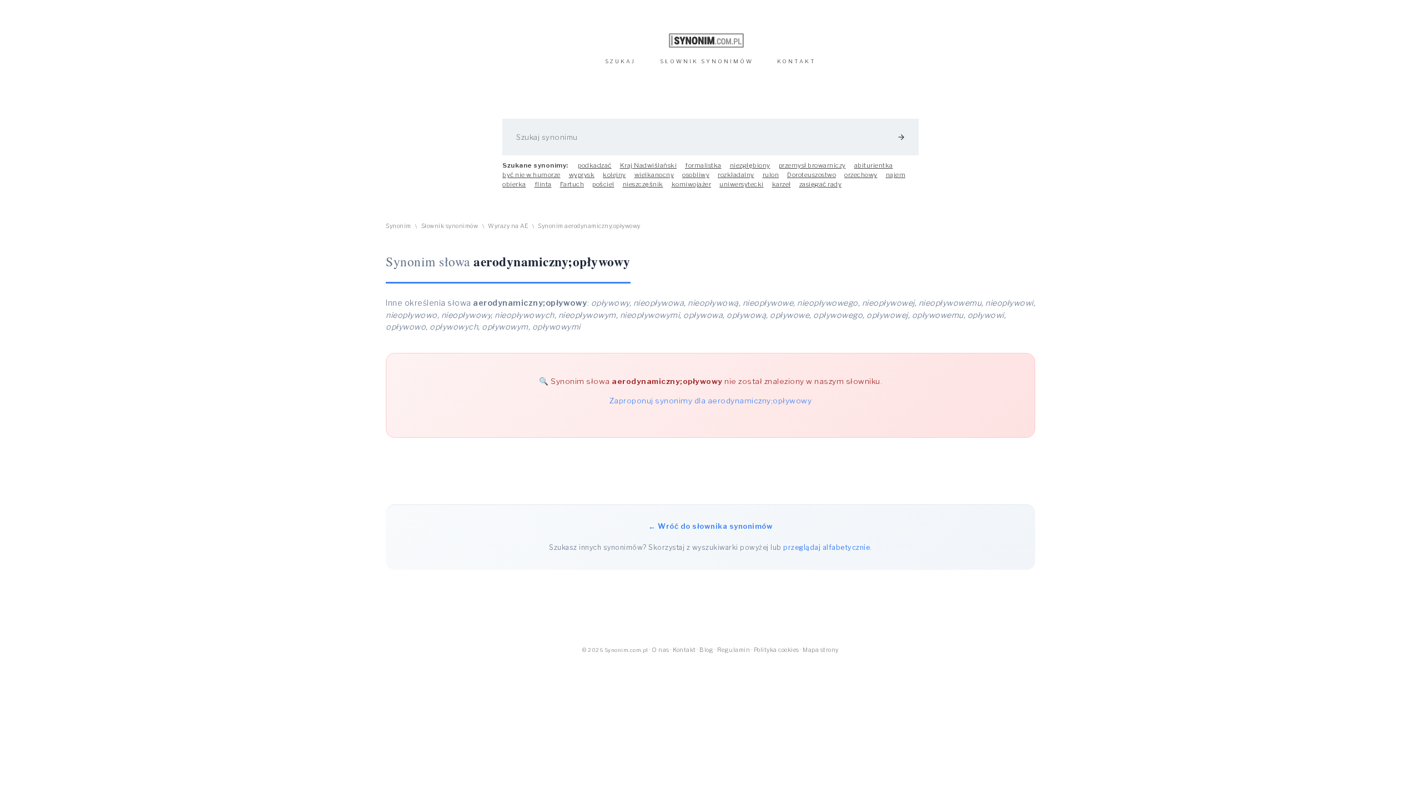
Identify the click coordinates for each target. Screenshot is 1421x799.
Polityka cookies (776, 650)
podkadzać (595, 165)
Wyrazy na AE (508, 226)
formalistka (703, 165)
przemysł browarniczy (812, 165)
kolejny (614, 175)
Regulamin (733, 650)
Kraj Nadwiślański (648, 165)
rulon (771, 175)
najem (896, 175)
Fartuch (572, 184)
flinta (543, 184)
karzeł (781, 184)
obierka (514, 184)
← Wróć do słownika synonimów (710, 526)
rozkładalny (736, 175)
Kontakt (684, 650)
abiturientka (873, 165)
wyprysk (582, 175)
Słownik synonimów (449, 226)
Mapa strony (821, 650)
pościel (603, 184)
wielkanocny (654, 175)
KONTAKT (796, 61)
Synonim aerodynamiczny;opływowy (589, 226)
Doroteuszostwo (811, 175)
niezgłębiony (750, 165)
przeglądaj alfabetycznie (826, 547)
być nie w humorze (531, 175)
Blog (706, 650)
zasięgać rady (820, 184)
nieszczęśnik (643, 184)
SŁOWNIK (706, 61)
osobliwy (695, 175)
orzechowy (861, 175)
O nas (660, 650)
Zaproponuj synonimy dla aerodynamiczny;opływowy (710, 400)
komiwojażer (692, 184)
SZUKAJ (620, 61)
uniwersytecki (741, 184)
